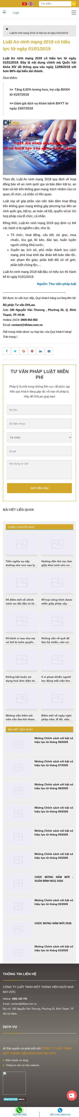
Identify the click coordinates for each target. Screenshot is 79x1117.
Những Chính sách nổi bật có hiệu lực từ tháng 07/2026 (54, 763)
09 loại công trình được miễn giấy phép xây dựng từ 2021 (56, 603)
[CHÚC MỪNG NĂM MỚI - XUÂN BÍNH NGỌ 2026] (18, 883)
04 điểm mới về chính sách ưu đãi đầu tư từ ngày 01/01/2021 (20, 603)
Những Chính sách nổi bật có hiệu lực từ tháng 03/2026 (54, 855)
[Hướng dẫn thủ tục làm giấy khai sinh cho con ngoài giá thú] (57, 544)
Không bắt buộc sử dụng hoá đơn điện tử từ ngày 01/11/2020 (20, 680)
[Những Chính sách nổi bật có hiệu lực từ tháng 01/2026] (18, 953)
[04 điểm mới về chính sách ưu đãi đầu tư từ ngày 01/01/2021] (22, 582)
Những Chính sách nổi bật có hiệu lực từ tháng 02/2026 (54, 902)
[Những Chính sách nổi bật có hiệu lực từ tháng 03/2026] (18, 860)
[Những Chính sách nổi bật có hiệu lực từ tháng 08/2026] (18, 744)
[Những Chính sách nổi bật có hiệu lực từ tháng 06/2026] (18, 790)
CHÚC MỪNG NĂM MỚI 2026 (53, 923)
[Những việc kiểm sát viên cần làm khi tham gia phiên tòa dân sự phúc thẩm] (22, 698)
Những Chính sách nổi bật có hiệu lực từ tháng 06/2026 (54, 786)
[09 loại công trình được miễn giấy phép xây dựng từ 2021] (57, 582)
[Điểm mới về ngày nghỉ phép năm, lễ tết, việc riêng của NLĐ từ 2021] (57, 698)
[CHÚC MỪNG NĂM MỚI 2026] (18, 929)
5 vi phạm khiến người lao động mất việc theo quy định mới (56, 680)
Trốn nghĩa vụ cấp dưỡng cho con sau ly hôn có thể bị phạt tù (20, 565)
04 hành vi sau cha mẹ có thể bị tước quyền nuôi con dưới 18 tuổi (20, 642)
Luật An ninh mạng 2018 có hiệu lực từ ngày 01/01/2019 (39, 33)
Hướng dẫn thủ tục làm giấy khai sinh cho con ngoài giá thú (56, 565)
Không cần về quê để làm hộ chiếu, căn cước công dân (56, 642)
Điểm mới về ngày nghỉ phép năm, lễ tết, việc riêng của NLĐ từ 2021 (56, 719)
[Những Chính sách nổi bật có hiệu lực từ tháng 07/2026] (18, 767)
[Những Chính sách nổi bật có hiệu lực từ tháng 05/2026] (18, 814)
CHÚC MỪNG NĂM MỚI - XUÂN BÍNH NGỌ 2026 (54, 878)
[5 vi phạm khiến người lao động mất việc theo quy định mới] (57, 659)
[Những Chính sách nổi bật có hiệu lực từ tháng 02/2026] (18, 906)
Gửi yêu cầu (40, 488)
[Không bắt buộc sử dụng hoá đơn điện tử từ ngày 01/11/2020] (22, 659)
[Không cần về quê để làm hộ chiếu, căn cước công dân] (57, 621)
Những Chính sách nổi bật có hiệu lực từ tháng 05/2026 (54, 809)
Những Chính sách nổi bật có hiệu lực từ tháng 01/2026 (54, 948)
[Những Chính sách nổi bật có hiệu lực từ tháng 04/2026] (18, 837)
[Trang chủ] (39, 12)
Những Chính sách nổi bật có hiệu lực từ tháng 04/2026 (54, 832)
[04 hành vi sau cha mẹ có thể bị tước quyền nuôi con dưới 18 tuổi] (22, 621)
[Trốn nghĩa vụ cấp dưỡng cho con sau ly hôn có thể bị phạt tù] (22, 544)
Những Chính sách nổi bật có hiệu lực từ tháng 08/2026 (54, 740)
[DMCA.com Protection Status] (14, 1099)
